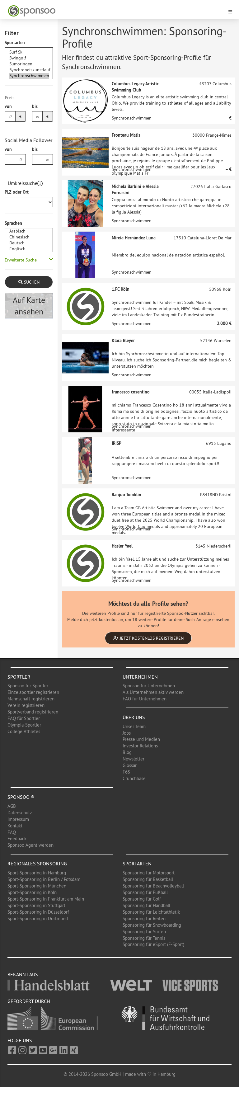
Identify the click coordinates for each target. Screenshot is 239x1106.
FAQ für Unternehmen (144, 699)
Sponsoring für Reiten (144, 918)
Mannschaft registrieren (30, 699)
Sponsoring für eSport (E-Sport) (153, 944)
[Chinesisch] (29, 237)
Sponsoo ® (20, 797)
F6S (126, 772)
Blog (127, 752)
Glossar (130, 765)
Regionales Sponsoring (37, 863)
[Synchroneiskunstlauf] (29, 70)
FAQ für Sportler (23, 718)
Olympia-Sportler (24, 725)
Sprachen (13, 223)
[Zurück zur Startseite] (116, 11)
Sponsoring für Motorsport (149, 873)
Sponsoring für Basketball (148, 879)
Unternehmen (140, 677)
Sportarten (15, 42)
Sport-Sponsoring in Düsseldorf (38, 912)
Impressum (18, 819)
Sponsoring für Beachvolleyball (153, 886)
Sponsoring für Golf (142, 899)
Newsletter (133, 759)
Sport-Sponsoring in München (36, 886)
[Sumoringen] (29, 64)
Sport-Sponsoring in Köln (32, 892)
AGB (11, 806)
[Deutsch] (29, 243)
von (8, 106)
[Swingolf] (29, 58)
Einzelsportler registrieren (33, 692)
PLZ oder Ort (17, 192)
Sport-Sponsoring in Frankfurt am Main (45, 899)
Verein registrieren (26, 705)
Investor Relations (140, 746)
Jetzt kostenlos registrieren (151, 638)
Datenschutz (19, 813)
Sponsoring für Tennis (144, 938)
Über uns (134, 717)
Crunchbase (134, 778)
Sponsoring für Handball (146, 905)
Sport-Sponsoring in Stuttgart (36, 905)
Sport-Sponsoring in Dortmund (37, 918)
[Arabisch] (29, 231)
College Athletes (23, 731)
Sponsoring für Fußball (145, 892)
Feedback (16, 838)
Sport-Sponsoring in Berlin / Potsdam (43, 879)
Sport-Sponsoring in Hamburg (36, 873)
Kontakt (14, 826)
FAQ (11, 832)
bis (35, 106)
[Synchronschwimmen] (29, 76)
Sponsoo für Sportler (27, 686)
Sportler (18, 677)
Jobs (127, 733)
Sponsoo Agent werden (30, 845)
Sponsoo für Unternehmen (149, 686)
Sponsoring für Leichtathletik (151, 912)
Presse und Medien (141, 739)
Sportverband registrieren (32, 712)
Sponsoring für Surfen (144, 931)
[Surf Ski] (29, 52)
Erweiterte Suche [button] (21, 260)
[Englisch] (29, 249)
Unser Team (134, 726)
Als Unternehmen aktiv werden (153, 692)
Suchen (31, 282)
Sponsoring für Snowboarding (152, 925)
